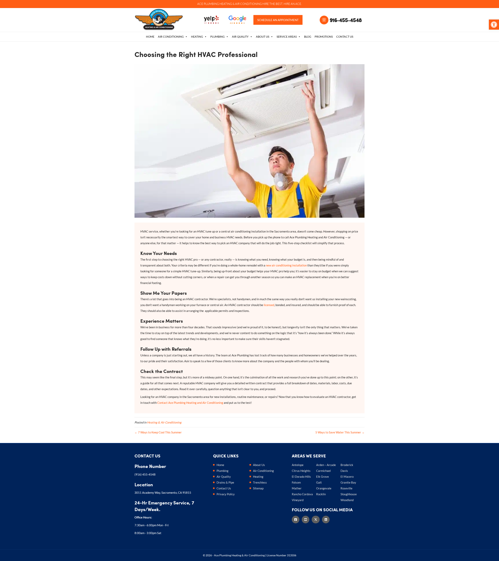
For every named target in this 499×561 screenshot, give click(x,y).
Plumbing (217, 36)
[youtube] (307, 519)
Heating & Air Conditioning (164, 422)
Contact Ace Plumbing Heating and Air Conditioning (190, 402)
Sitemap (258, 488)
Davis (344, 470)
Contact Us (344, 36)
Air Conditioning (171, 36)
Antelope (297, 465)
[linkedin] (327, 519)
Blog (307, 36)
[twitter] (317, 519)
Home (150, 36)
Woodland (347, 500)
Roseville (346, 488)
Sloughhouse (349, 494)
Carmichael (323, 470)
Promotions (324, 36)
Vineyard (297, 500)
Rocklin (321, 494)
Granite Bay (348, 482)
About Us (262, 36)
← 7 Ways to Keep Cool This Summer (158, 432)
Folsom (296, 482)
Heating (197, 36)
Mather (297, 488)
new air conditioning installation (286, 265)
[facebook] (297, 519)
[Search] (362, 37)
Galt (319, 482)
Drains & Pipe (225, 482)
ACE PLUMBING (208, 4)
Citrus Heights (301, 470)
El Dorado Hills (301, 476)
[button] (494, 25)
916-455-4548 (346, 20)
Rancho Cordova (302, 494)
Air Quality (240, 36)
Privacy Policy (226, 494)
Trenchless (260, 482)
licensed (269, 305)
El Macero (347, 476)
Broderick (347, 465)
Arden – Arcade (326, 465)
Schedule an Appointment (278, 20)
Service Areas (287, 36)
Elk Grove (322, 476)
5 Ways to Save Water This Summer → (340, 432)
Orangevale (323, 488)
